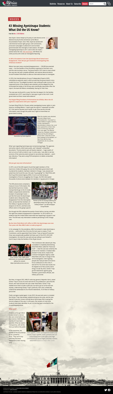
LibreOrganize (13, 389)
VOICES (14, 19)
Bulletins (53, 3)
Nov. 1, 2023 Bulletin (18, 34)
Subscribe (77, 3)
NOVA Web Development (22, 388)
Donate (84, 3)
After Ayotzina (27, 52)
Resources (61, 3)
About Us (69, 3)
